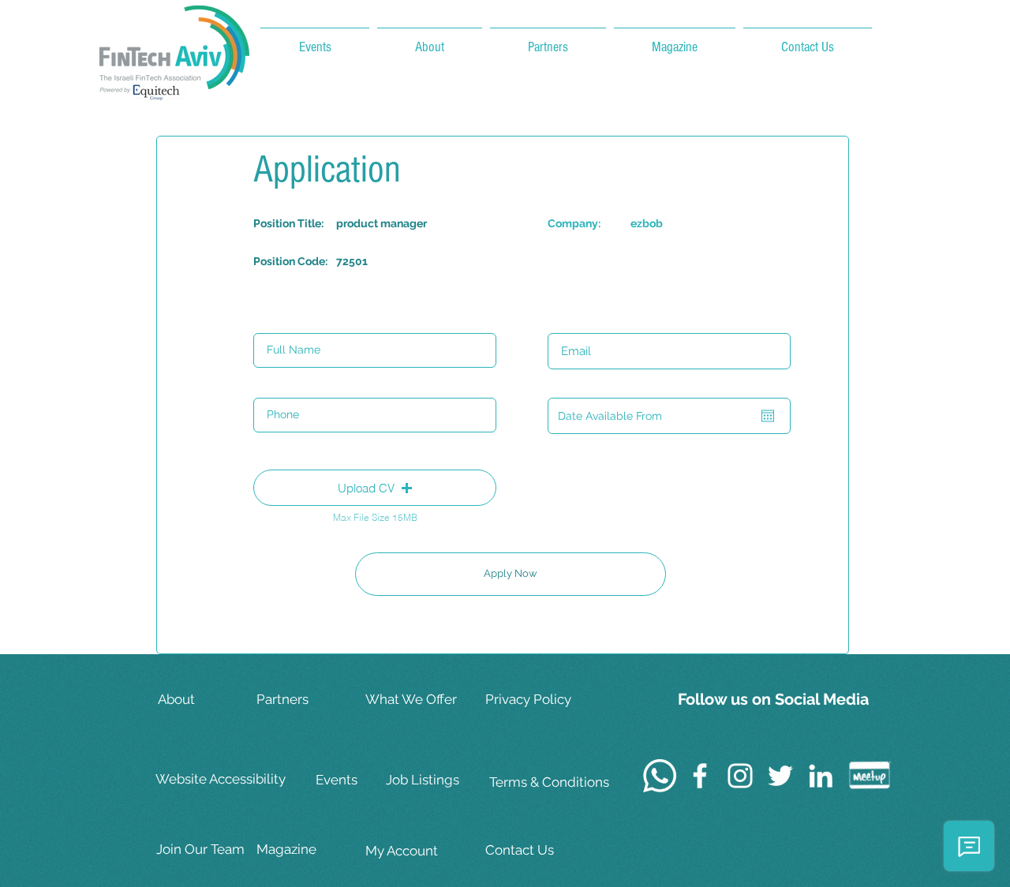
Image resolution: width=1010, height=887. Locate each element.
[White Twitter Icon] (780, 775)
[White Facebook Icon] (699, 775)
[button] (374, 488)
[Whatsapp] (659, 775)
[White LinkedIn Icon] (820, 775)
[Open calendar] (767, 416)
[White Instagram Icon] (740, 775)
